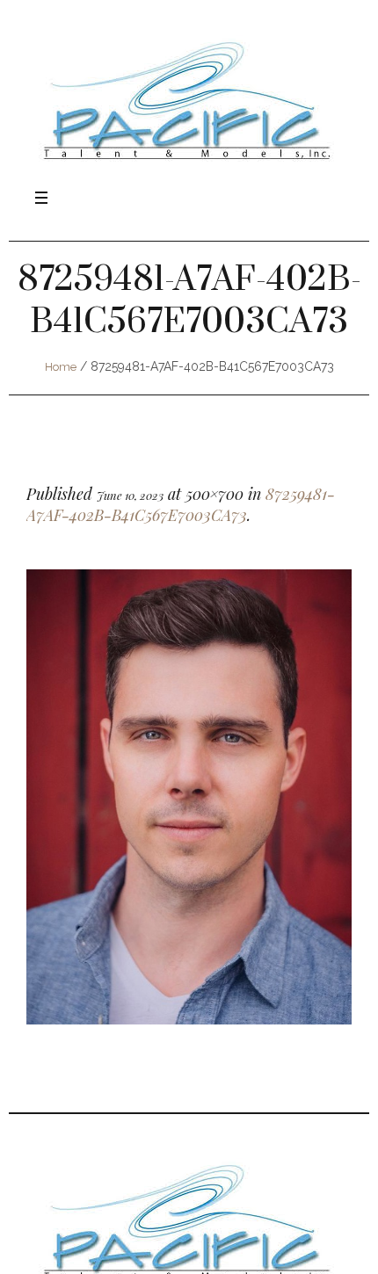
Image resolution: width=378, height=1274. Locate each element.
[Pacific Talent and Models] (189, 99)
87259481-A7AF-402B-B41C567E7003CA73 (180, 504)
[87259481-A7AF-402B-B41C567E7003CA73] (189, 796)
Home (60, 366)
